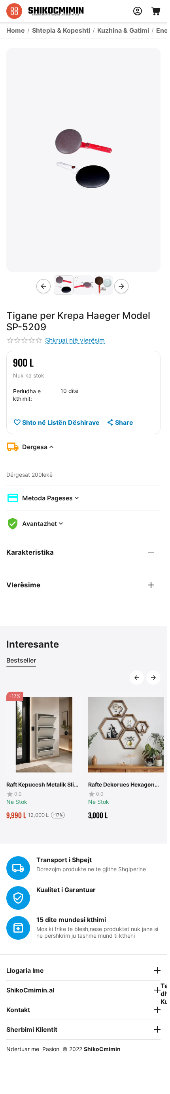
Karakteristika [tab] (30, 552)
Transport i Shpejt (64, 860)
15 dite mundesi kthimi (71, 920)
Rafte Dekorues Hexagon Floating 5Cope (121, 784)
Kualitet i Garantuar (66, 890)
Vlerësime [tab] (23, 585)
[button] (119, 422)
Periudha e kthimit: (27, 395)
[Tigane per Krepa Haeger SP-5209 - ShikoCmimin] (83, 160)
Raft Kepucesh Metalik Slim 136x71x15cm (42, 784)
